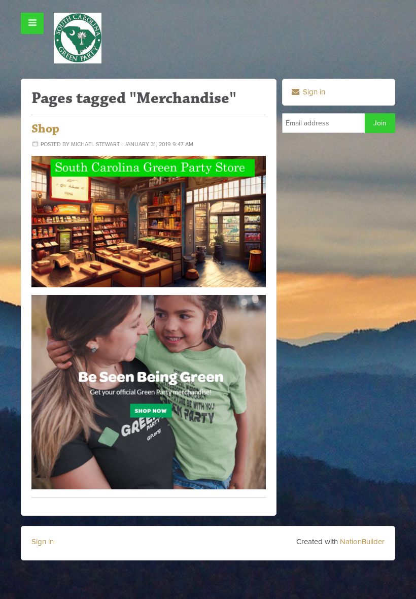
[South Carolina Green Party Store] (148, 220)
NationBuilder (362, 541)
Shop (45, 129)
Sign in (313, 91)
